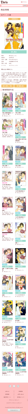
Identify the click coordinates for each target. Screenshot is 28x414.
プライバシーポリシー (14, 400)
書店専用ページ (7, 397)
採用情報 (7, 394)
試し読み (14, 52)
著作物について (20, 397)
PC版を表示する (14, 410)
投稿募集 (21, 391)
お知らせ (7, 391)
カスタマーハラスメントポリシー (14, 402)
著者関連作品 (15, 19)
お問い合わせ (21, 394)
